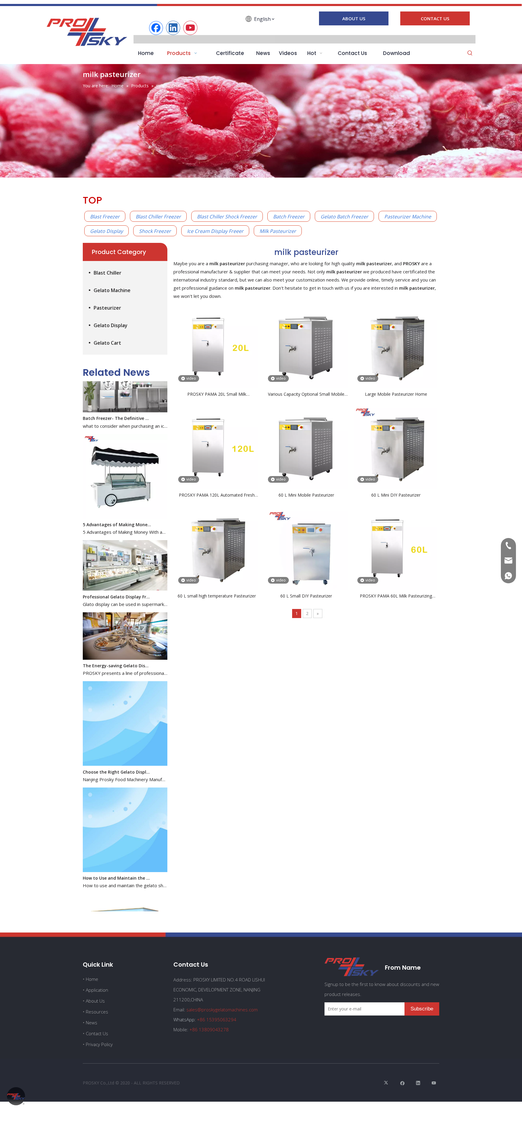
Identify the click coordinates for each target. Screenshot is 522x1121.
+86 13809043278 (209, 1029)
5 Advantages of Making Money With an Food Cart (117, 509)
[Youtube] (190, 28)
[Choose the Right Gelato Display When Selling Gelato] (125, 749)
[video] (216, 346)
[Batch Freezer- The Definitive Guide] (125, 395)
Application (97, 990)
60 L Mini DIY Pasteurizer (395, 495)
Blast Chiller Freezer (158, 216)
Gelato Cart (107, 343)
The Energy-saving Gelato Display (117, 650)
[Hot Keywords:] (470, 53)
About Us (95, 1001)
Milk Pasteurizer (277, 231)
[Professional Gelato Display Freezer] (125, 574)
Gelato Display (106, 231)
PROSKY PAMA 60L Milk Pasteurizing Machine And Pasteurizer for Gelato (396, 596)
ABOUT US (353, 18)
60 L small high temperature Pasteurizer (217, 596)
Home (92, 979)
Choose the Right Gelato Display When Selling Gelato (117, 757)
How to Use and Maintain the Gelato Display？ (117, 863)
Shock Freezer (155, 231)
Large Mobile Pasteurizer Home (396, 394)
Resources (97, 1012)
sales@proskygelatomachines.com (222, 1010)
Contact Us (97, 1033)
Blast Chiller (107, 272)
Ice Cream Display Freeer (215, 231)
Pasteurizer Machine (407, 216)
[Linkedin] (173, 28)
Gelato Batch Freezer (344, 216)
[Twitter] (387, 1083)
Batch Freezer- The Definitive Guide (117, 403)
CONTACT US (435, 18)
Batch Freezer (288, 216)
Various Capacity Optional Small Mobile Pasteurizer (306, 394)
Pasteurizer (107, 307)
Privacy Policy (99, 1044)
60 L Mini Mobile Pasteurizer (306, 495)
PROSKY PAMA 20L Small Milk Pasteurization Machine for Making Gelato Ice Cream (217, 394)
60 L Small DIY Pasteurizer (306, 596)
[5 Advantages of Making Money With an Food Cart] (125, 502)
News (91, 1023)
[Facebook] (156, 28)
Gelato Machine (112, 290)
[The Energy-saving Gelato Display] (125, 643)
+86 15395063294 (216, 1019)
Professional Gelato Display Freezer (117, 582)
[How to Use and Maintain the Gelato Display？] (125, 855)
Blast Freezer (105, 216)
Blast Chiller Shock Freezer (227, 216)
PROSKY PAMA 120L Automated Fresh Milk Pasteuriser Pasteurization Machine (217, 495)
